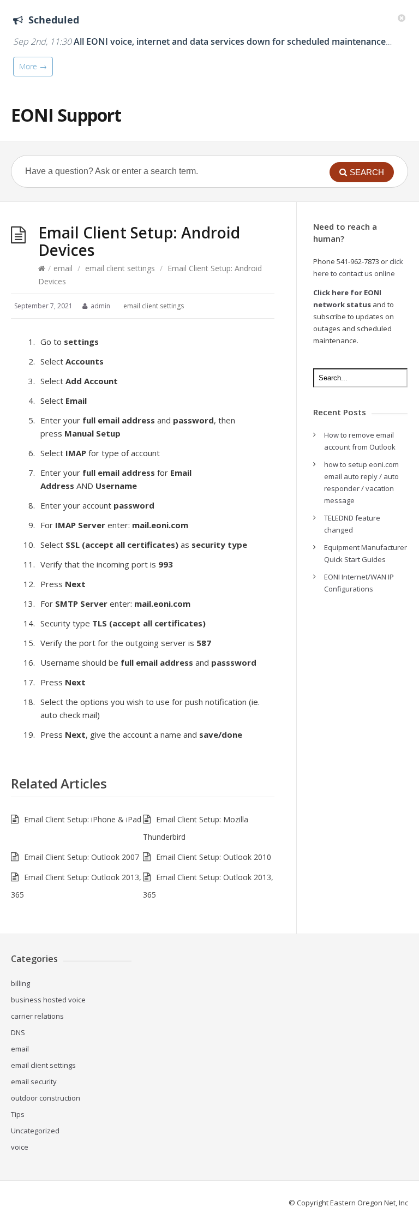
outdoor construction (45, 1098)
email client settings (120, 268)
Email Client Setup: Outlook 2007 (81, 857)
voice (19, 1147)
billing (20, 983)
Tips (18, 1114)
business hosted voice (48, 1000)
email (63, 268)
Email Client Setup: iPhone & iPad (82, 819)
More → (33, 66)
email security (34, 1081)
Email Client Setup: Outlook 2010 (213, 857)
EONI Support (66, 115)
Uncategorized (35, 1131)
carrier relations (37, 1016)
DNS (18, 1032)
